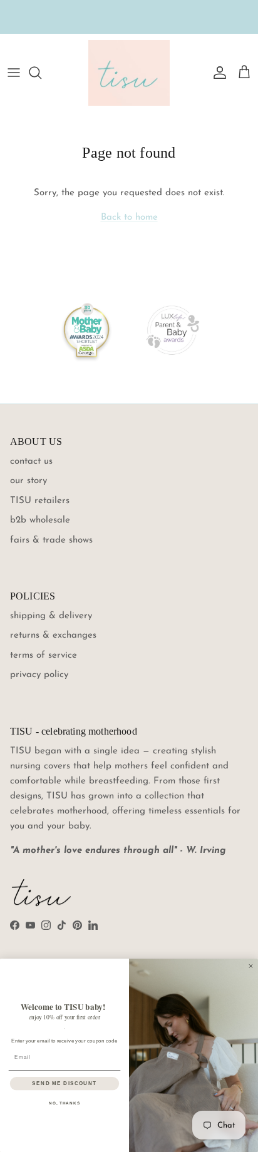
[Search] (41, 72)
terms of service (43, 655)
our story (28, 481)
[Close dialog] (251, 966)
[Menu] (14, 72)
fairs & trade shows (51, 540)
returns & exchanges (53, 635)
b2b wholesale (40, 520)
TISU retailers (40, 501)
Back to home (129, 217)
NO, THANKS (64, 1103)
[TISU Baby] (129, 73)
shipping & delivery (51, 616)
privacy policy (39, 675)
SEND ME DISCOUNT (64, 1083)
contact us (31, 461)
